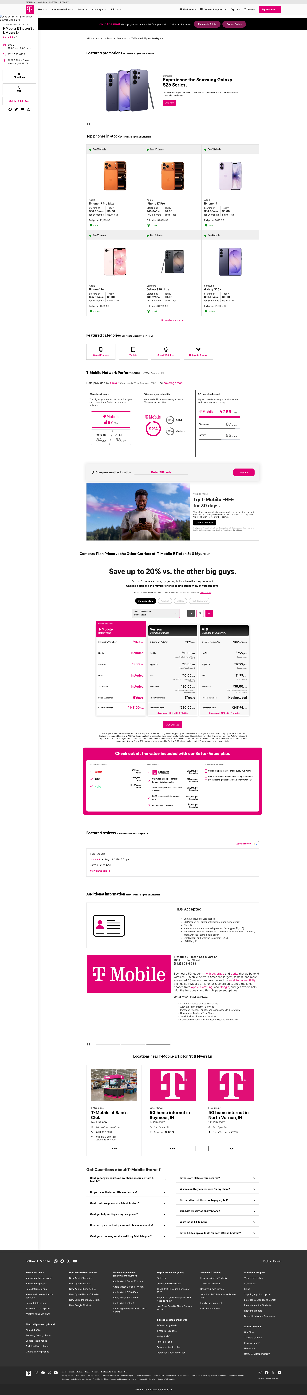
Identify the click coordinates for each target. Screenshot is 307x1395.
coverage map (173, 383)
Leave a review (244, 843)
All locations (92, 38)
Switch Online (234, 24)
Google (224, 987)
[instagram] (28, 109)
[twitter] (16, 109)
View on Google (101, 871)
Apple (195, 987)
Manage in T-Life (207, 24)
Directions (19, 75)
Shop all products (172, 320)
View (114, 1148)
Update (244, 472)
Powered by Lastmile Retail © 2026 (153, 1389)
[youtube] (22, 109)
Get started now (204, 522)
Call (19, 89)
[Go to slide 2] (157, 124)
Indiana (108, 38)
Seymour (121, 38)
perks (234, 973)
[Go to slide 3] (209, 124)
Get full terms (237, 530)
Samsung (206, 987)
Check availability (107, 101)
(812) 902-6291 (103, 1132)
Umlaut (115, 383)
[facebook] (10, 109)
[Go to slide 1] (105, 124)
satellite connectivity (242, 980)
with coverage (214, 973)
